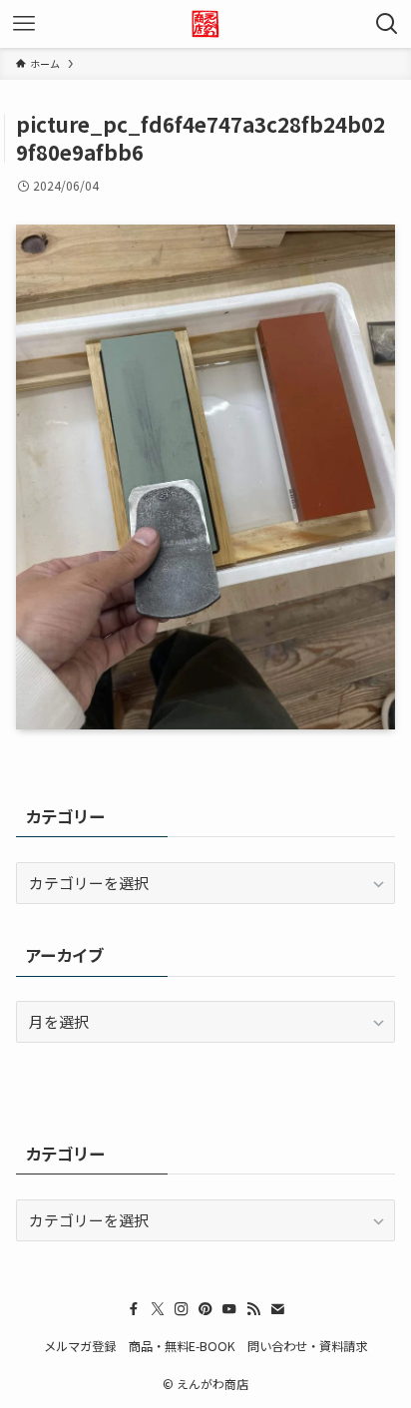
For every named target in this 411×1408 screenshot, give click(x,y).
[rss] (253, 1309)
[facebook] (134, 1309)
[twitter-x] (158, 1309)
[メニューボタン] (24, 24)
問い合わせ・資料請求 (307, 1346)
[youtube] (229, 1309)
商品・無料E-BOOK (182, 1346)
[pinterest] (205, 1309)
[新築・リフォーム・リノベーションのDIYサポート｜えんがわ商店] (205, 24)
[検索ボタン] (387, 24)
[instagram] (182, 1309)
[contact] (277, 1309)
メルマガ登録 (80, 1346)
